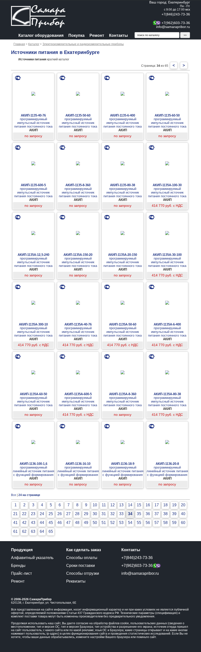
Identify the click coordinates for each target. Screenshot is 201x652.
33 (121, 514)
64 (42, 531)
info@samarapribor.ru (173, 27)
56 (148, 523)
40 (183, 514)
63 (33, 531)
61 (15, 531)
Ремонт (96, 35)
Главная (19, 44)
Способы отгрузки (82, 573)
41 (15, 523)
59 (174, 523)
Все (13, 495)
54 (130, 523)
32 (112, 514)
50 (95, 523)
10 (95, 505)
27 (68, 514)
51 (103, 523)
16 (148, 505)
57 (156, 523)
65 (51, 531)
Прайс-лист (21, 573)
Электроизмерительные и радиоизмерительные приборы (83, 44)
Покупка (76, 35)
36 (148, 514)
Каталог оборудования (40, 35)
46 (59, 523)
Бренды (18, 565)
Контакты (118, 35)
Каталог (33, 44)
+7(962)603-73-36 (176, 23)
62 (24, 531)
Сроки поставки (80, 565)
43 (33, 523)
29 (86, 514)
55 (139, 523)
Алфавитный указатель (32, 558)
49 (86, 523)
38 (165, 514)
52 (112, 523)
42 (24, 523)
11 (104, 505)
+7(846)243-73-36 (176, 14)
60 (183, 523)
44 (42, 523)
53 (121, 523)
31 (103, 514)
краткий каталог (43, 59)
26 (59, 514)
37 (156, 514)
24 (42, 514)
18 (165, 505)
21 (15, 514)
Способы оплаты (81, 558)
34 (130, 514)
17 (156, 505)
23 (33, 514)
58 (165, 523)
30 (95, 514)
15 (139, 505)
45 (51, 523)
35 (139, 514)
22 (24, 514)
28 (77, 514)
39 (174, 514)
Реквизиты (76, 581)
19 (174, 505)
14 (130, 505)
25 (51, 514)
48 (77, 523)
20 (183, 505)
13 (121, 505)
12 (112, 505)
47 (68, 523)
